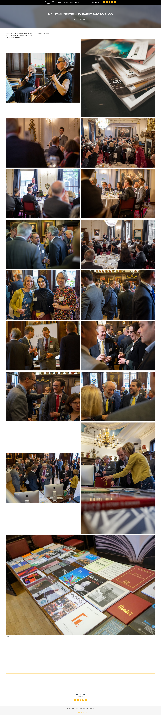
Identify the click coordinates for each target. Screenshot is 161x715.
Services (66, 2)
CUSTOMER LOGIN (96, 2)
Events (7, 637)
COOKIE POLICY (77, 711)
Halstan (11, 637)
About (59, 2)
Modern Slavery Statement (85, 709)
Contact (77, 2)
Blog (71, 2)
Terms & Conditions (73, 709)
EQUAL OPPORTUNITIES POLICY (80, 712)
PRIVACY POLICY (84, 711)
